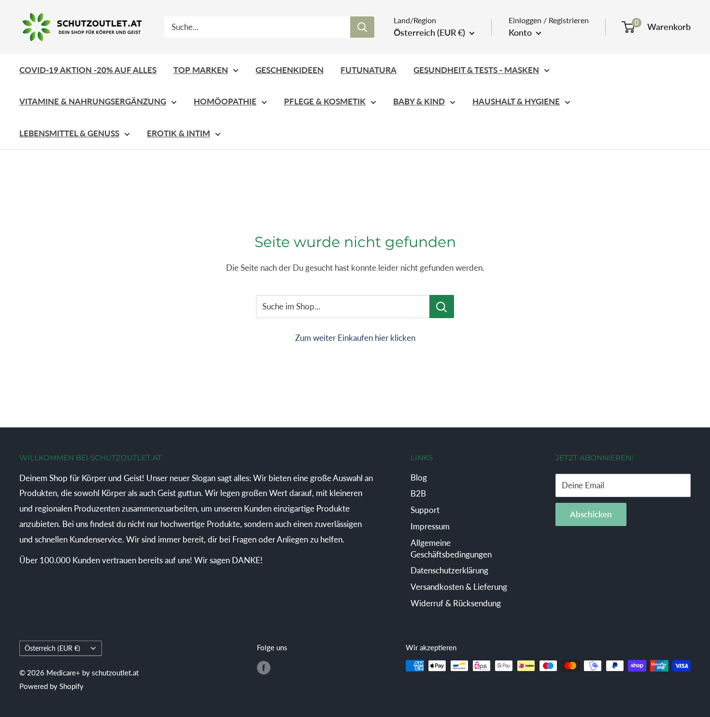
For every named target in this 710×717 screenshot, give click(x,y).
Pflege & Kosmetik (325, 101)
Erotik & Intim (178, 133)
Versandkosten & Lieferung (459, 587)
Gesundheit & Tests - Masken (476, 70)
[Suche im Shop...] (441, 306)
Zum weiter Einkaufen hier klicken (355, 338)
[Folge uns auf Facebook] (263, 667)
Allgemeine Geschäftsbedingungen (451, 548)
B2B (418, 493)
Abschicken (591, 514)
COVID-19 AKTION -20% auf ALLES (87, 70)
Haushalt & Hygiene (516, 101)
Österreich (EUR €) (52, 648)
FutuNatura (369, 70)
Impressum (430, 526)
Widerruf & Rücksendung (456, 603)
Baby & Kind (419, 101)
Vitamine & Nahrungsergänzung (92, 101)
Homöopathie (225, 101)
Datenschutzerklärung (449, 570)
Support (425, 510)
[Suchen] (362, 27)
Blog (419, 477)
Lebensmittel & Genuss (69, 133)
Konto (521, 32)
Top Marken (200, 70)
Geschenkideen (290, 70)
